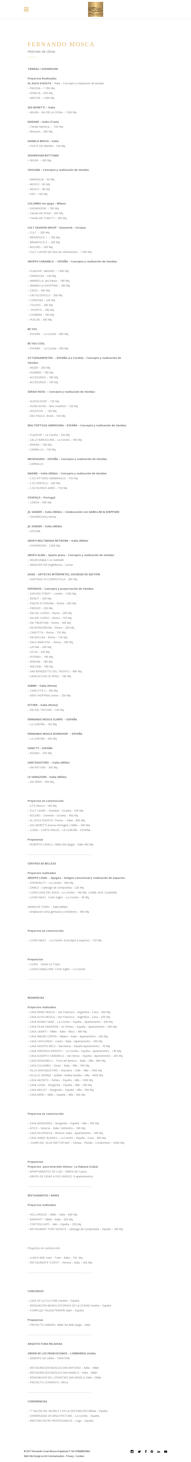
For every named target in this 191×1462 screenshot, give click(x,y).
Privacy (70, 1456)
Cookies (80, 1456)
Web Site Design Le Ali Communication (44, 1456)
